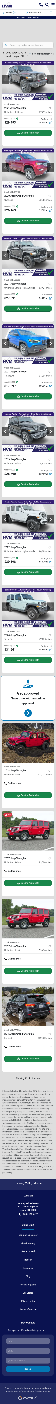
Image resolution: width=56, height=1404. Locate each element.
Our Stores (28, 1292)
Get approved (28, 1251)
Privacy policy (28, 1301)
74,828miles (45, 463)
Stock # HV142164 (12, 767)
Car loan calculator (28, 1235)
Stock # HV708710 (12, 104)
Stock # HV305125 (12, 631)
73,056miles (45, 200)
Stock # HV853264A (12, 1030)
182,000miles (45, 1038)
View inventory (28, 1243)
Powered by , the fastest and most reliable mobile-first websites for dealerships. (28, 1390)
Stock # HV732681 (12, 942)
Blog (28, 1276)
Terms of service (28, 1309)
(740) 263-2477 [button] (30, 1214)
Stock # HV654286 (12, 455)
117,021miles (45, 774)
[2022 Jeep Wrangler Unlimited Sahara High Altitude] (28, 519)
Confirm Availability (30, 133)
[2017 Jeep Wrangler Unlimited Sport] (28, 918)
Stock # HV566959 (12, 280)
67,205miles (45, 639)
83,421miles (45, 288)
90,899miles (45, 551)
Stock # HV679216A (12, 854)
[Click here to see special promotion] (28, 17)
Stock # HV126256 (12, 543)
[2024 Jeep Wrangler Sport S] (28, 607)
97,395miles (45, 375)
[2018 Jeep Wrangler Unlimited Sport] (28, 743)
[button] (41, 5)
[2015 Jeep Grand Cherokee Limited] (28, 1006)
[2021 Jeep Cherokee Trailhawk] (28, 344)
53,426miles (45, 950)
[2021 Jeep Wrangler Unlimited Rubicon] (28, 80)
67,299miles (45, 112)
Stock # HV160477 (12, 192)
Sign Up (28, 1369)
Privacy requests (28, 1284)
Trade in (28, 1259)
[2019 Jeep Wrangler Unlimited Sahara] (28, 432)
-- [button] (51, 783)
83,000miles (45, 862)
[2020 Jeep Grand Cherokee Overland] (28, 168)
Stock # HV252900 (12, 368)
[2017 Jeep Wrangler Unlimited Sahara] (28, 831)
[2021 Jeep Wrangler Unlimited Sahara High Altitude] (28, 256)
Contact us (28, 1268)
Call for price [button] (14, 783)
